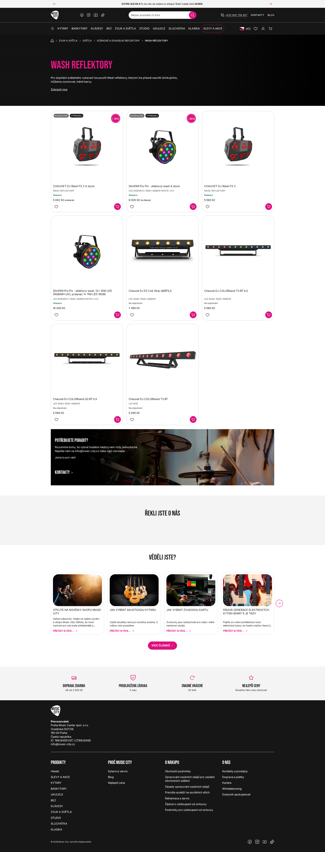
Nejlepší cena (116, 782)
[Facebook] (82, 15)
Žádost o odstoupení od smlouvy (186, 804)
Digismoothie (85, 841)
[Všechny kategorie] (52, 28)
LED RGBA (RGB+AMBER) (142, 299)
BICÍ (53, 800)
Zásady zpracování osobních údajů (187, 786)
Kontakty (257, 15)
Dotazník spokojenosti (236, 794)
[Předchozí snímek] (54, 4)
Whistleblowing (232, 788)
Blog (271, 15)
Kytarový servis (117, 771)
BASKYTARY (59, 788)
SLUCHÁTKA (59, 823)
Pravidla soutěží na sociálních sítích (187, 792)
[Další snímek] (270, 4)
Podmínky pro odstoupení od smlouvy (189, 810)
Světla (87, 40)
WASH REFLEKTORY (63, 190)
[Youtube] (96, 15)
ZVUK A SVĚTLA (68, 40)
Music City (64, 841)
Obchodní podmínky (178, 771)
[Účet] (263, 28)
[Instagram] (88, 15)
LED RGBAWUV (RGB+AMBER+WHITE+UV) (151, 190)
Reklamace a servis (177, 798)
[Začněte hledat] (192, 15)
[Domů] (52, 40)
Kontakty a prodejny (235, 771)
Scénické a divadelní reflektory (118, 40)
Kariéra (226, 782)
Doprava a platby (233, 777)
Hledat (55, 771)
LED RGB (133, 403)
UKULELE (57, 794)
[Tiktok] (103, 15)
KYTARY (56, 782)
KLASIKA (56, 829)
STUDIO (56, 817)
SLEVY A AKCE (60, 777)
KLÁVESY (57, 806)
